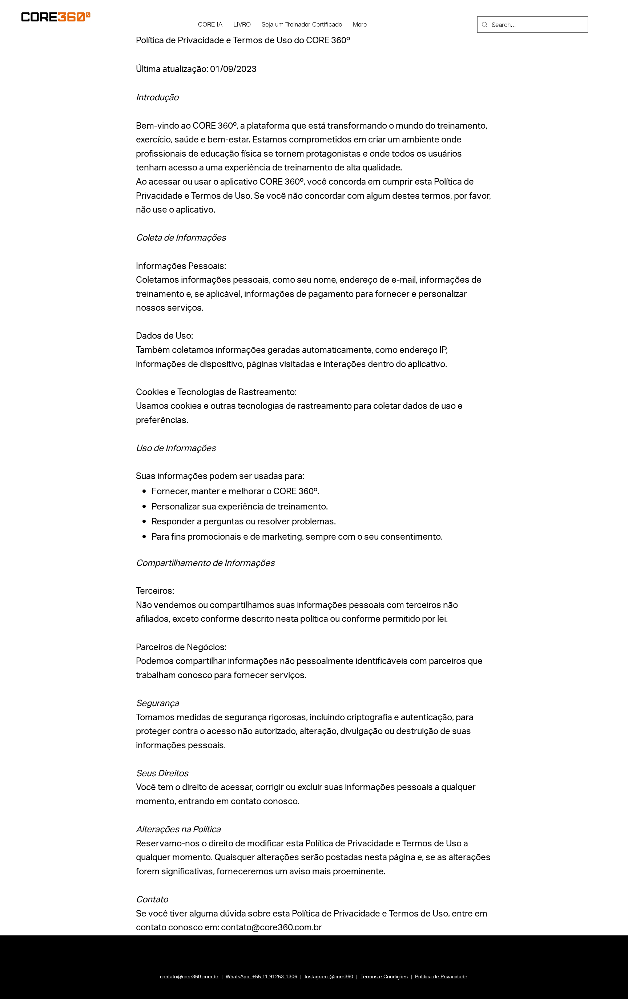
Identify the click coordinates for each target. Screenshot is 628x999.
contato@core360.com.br (271, 929)
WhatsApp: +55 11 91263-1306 (261, 976)
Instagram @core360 (329, 976)
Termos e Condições (384, 976)
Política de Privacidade (441, 976)
